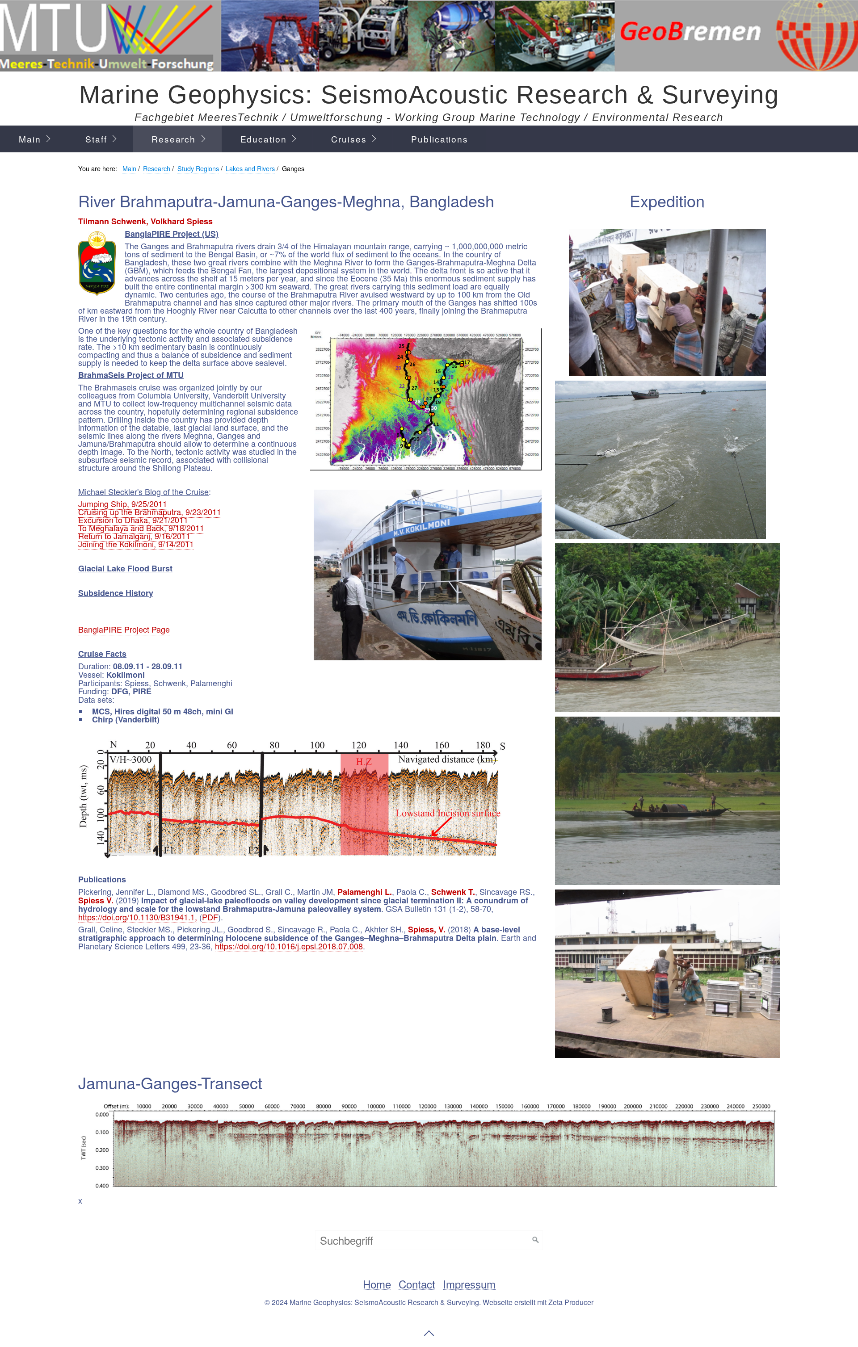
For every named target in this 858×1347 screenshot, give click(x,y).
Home (377, 1284)
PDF (210, 917)
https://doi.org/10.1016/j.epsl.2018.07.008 (289, 946)
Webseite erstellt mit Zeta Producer (538, 1302)
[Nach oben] (429, 1333)
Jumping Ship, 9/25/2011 (122, 503)
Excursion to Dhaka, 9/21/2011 (133, 519)
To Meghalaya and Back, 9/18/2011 (141, 527)
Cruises (348, 139)
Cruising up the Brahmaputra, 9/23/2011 (149, 511)
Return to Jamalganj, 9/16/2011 (134, 535)
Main (30, 139)
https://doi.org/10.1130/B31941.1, (137, 917)
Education (263, 139)
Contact (417, 1284)
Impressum (469, 1284)
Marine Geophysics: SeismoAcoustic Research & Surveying (429, 94)
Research (173, 139)
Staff (96, 139)
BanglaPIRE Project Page (124, 629)
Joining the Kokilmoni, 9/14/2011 (136, 544)
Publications (439, 139)
